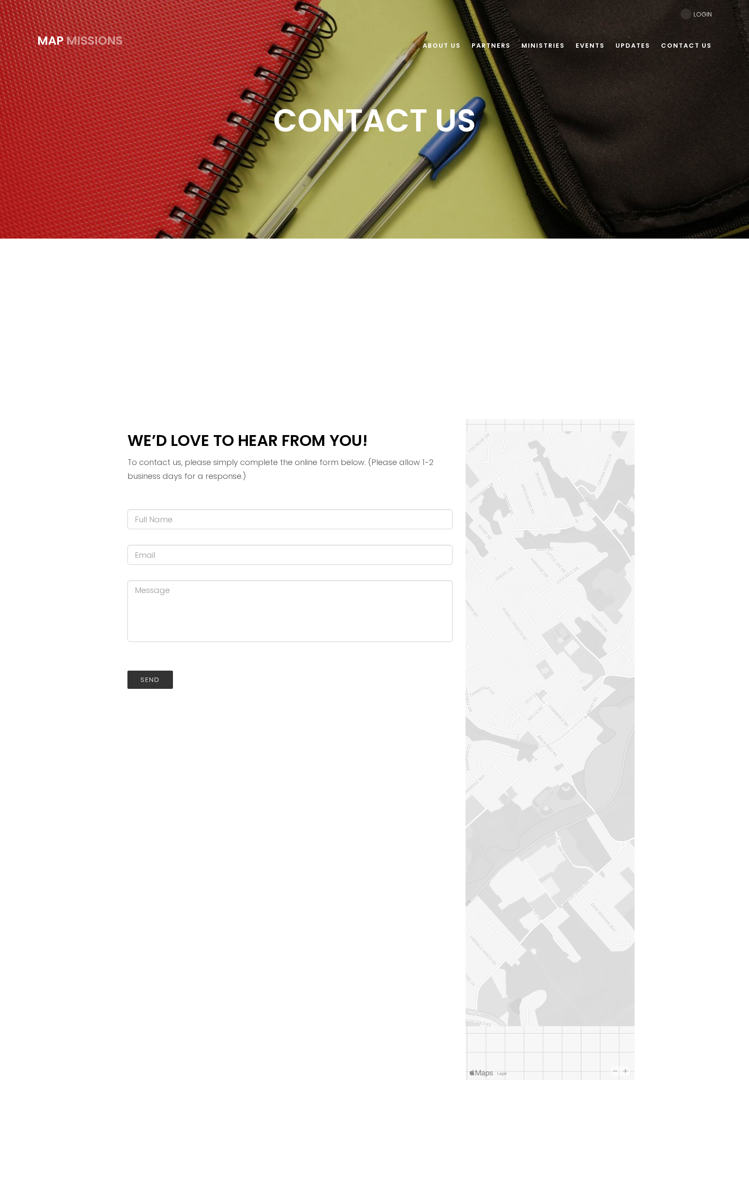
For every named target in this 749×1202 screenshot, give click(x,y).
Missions (80, 41)
